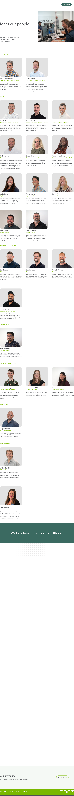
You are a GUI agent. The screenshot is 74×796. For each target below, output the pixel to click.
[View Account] (70, 4)
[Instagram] (68, 791)
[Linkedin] (61, 791)
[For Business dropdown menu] (22, 5)
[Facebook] (65, 791)
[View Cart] (73, 4)
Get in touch (62, 4)
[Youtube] (72, 791)
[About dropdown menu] (47, 5)
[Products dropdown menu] (40, 5)
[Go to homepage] (6, 3)
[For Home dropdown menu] (30, 5)
